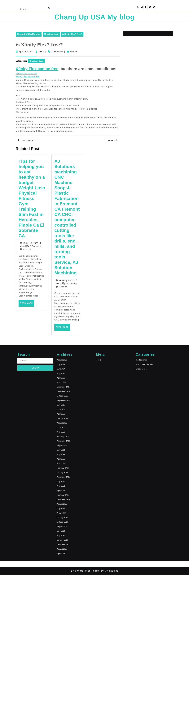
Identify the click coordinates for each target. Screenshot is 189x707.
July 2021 (61, 481)
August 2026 (62, 360)
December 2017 (63, 544)
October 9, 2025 (30, 243)
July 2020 (61, 508)
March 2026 (61, 382)
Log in (98, 360)
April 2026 (61, 378)
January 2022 (62, 472)
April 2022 (61, 459)
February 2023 (62, 436)
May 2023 (61, 432)
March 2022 (61, 463)
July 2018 (61, 531)
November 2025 (63, 391)
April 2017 (61, 553)
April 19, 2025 (25, 51)
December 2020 (63, 499)
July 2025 (61, 405)
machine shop (141, 360)
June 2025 (61, 409)
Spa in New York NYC (144, 364)
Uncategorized (51, 34)
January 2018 (62, 540)
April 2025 (61, 414)
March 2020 (61, 513)
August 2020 (62, 504)
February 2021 (62, 495)
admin (41, 51)
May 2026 (61, 373)
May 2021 (61, 486)
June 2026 (61, 369)
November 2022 (63, 441)
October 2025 (62, 396)
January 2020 (62, 517)
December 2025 (63, 387)
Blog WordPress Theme (85, 571)
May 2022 (61, 454)
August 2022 (62, 445)
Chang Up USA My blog (94, 17)
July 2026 (61, 364)
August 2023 (62, 423)
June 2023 (61, 427)
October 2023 (62, 418)
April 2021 (61, 490)
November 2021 (63, 477)
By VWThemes (109, 571)
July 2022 (61, 450)
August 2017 (62, 549)
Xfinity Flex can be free (28, 76)
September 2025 (63, 400)
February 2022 (62, 468)
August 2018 (62, 526)
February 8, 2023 (66, 280)
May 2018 (61, 535)
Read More (27, 304)
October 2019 (62, 522)
